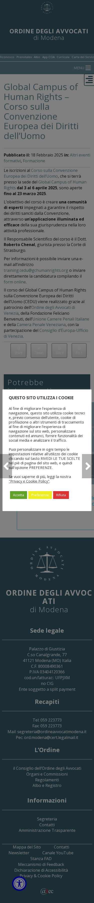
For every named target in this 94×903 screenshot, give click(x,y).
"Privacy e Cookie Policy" (29, 481)
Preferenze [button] (40, 495)
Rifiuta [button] (61, 495)
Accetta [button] (18, 495)
